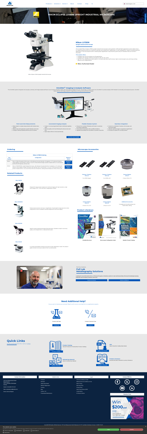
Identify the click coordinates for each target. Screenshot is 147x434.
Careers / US (43, 391)
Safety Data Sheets (45, 383)
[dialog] (73, 429)
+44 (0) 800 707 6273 (11, 387)
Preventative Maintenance (46, 393)
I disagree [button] (132, 429)
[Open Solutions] (60, 4)
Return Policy (79, 383)
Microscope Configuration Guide (108, 240)
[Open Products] (51, 4)
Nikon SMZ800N (19, 201)
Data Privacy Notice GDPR (82, 389)
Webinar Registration (45, 385)
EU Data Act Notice (80, 393)
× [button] (145, 426)
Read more (52, 428)
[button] (28, 432)
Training (42, 387)
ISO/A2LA (43, 381)
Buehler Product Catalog (129, 240)
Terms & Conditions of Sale (82, 379)
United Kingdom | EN (130, 3)
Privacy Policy (79, 387)
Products (43, 379)
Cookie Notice (79, 391)
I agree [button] (108, 429)
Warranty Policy (79, 385)
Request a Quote (68, 162)
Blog (42, 389)
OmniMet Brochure (87, 240)
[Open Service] (67, 4)
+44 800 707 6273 (99, 424)
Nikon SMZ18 (19, 180)
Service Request (10, 391)
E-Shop (28, 343)
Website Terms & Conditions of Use (84, 381)
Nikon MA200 (19, 241)
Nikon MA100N (18, 223)
